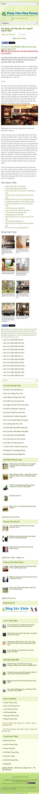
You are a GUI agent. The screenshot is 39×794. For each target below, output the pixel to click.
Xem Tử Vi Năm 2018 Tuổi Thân (14, 366)
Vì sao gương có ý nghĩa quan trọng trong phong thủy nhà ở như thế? (20, 625)
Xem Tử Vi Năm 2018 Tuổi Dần (13, 346)
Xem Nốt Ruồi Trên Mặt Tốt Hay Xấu (15, 427)
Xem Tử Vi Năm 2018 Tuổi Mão (13, 349)
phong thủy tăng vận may (28, 335)
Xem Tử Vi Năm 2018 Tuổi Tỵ (13, 356)
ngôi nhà (11, 128)
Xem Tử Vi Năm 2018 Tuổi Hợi (13, 375)
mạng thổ (15, 329)
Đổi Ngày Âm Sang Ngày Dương (14, 450)
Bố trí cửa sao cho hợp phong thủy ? (17, 227)
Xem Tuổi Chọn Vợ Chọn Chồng (14, 439)
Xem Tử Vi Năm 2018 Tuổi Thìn (13, 353)
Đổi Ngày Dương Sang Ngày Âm (14, 454)
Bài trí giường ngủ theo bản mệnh (16, 188)
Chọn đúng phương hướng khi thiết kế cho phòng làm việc (23, 567)
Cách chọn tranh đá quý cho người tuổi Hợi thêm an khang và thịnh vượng (23, 465)
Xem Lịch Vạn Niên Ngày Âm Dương (15, 420)
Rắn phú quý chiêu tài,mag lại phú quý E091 (21, 681)
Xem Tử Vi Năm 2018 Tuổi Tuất (13, 372)
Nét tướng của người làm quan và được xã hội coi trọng (22, 634)
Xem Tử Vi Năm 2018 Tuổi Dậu (13, 369)
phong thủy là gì (6, 331)
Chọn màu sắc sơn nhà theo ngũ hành (17, 210)
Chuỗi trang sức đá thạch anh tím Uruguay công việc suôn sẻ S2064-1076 (22, 664)
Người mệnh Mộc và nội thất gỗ (15, 186)
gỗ (35, 60)
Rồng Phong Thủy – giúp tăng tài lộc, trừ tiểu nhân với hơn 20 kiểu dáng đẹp (23, 476)
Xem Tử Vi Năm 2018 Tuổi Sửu (13, 343)
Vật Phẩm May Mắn (9, 712)
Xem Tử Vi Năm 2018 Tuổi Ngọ (13, 359)
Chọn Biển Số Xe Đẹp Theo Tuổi (14, 397)
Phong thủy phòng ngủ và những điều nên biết (19, 201)
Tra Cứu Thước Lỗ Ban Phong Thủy (15, 446)
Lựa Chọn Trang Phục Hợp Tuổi (14, 412)
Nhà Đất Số (10, 603)
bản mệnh (4, 169)
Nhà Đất (6, 764)
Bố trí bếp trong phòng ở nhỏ (14, 221)
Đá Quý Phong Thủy (10, 719)
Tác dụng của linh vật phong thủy (15, 212)
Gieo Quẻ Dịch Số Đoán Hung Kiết (14, 416)
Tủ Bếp (12, 756)
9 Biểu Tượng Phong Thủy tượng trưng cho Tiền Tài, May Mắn (22, 485)
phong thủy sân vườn (14, 335)
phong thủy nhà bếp (17, 331)
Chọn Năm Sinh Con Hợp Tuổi (13, 401)
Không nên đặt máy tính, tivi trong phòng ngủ (19, 199)
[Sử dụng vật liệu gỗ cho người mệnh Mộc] (19, 114)
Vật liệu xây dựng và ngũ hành (15, 208)
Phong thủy (33, 329)
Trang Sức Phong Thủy (11, 715)
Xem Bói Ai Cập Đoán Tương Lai (14, 409)
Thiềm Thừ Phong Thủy (11, 706)
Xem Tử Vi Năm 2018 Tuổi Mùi (13, 362)
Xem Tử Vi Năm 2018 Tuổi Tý (13, 340)
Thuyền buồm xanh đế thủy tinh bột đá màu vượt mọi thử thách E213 (21, 673)
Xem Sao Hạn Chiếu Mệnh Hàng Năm (15, 431)
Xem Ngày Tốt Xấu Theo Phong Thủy (15, 405)
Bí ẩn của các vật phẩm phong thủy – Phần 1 (23, 507)
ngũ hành (17, 90)
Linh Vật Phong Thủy (10, 709)
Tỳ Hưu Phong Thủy (10, 702)
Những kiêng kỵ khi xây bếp (14, 214)
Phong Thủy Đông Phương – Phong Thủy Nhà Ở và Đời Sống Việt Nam (22, 780)
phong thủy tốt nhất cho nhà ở (10, 337)
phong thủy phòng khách (8, 333)
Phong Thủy (11, 740)
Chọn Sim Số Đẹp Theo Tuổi (13, 393)
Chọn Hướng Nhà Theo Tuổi (12, 424)
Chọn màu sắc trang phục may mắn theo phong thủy (23, 588)
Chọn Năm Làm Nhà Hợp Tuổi (13, 443)
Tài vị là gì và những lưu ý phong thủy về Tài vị (22, 526)
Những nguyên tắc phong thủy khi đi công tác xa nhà (23, 577)
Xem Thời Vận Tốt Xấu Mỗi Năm (14, 435)
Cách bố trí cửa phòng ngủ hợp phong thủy (21, 547)
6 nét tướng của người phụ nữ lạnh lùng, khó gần (20, 650)
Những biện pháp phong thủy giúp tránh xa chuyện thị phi (22, 537)
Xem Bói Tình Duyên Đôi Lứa (13, 390)
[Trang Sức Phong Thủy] (10, 517)
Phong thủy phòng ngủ (23, 333)
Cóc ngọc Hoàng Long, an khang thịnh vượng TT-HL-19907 (21, 689)
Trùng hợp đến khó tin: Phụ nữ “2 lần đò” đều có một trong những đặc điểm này (21, 643)
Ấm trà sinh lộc (15, 495)
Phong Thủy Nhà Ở (9, 34)
